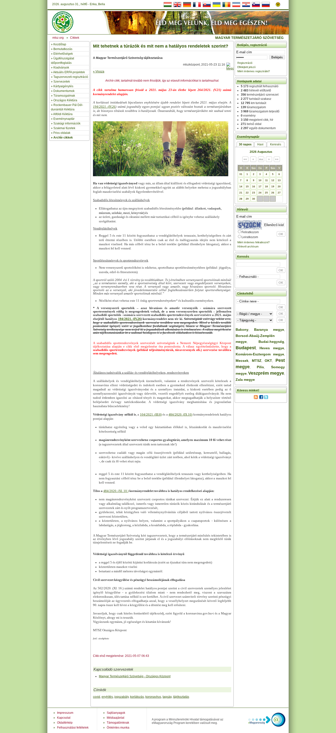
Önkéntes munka (118, 727)
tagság (167, 696)
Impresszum (65, 713)
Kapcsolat (63, 717)
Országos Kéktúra (65, 100)
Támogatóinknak (118, 722)
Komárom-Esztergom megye (260, 354)
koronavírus (153, 696)
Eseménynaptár (64, 119)
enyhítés (107, 696)
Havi (260, 144)
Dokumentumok (64, 91)
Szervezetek (61, 81)
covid (96, 696)
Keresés (275, 144)
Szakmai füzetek (64, 128)
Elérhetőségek (63, 53)
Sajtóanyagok (116, 713)
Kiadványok (61, 67)
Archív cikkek (63, 137)
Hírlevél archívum (248, 246)
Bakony (242, 330)
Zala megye (245, 380)
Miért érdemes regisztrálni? (253, 71)
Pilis (260, 367)
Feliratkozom (250, 232)
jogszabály (121, 696)
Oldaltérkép (65, 722)
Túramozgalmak (64, 95)
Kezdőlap (59, 44)
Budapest (246, 347)
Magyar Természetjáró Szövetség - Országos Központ (134, 676)
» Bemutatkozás (61, 49)
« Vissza (98, 71)
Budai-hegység (271, 342)
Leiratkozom (250, 237)
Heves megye (272, 348)
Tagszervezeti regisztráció (70, 77)
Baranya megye (269, 330)
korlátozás (137, 696)
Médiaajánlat (115, 717)
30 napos (245, 144)
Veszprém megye (266, 373)
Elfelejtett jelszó (246, 67)
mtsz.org (58, 37)
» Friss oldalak (60, 133)
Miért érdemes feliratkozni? (253, 242)
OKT (268, 361)
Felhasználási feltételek (73, 727)
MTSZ (256, 361)
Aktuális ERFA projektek (69, 72)
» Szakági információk (65, 123)
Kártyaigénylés (63, 86)
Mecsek (242, 361)
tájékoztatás (181, 696)
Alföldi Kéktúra (63, 114)
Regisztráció (244, 62)
